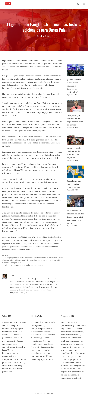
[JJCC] (8, 4)
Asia (6, 255)
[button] (78, 4)
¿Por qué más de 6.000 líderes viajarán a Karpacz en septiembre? (74, 85)
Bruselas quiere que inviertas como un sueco (74, 184)
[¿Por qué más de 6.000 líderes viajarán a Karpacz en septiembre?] (75, 75)
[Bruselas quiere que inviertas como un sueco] (75, 176)
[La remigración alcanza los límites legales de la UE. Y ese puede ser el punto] (75, 205)
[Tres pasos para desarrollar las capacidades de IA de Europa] (75, 110)
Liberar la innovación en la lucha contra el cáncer (24, 265)
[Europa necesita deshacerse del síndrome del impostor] (75, 143)
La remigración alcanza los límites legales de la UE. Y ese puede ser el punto (75, 217)
